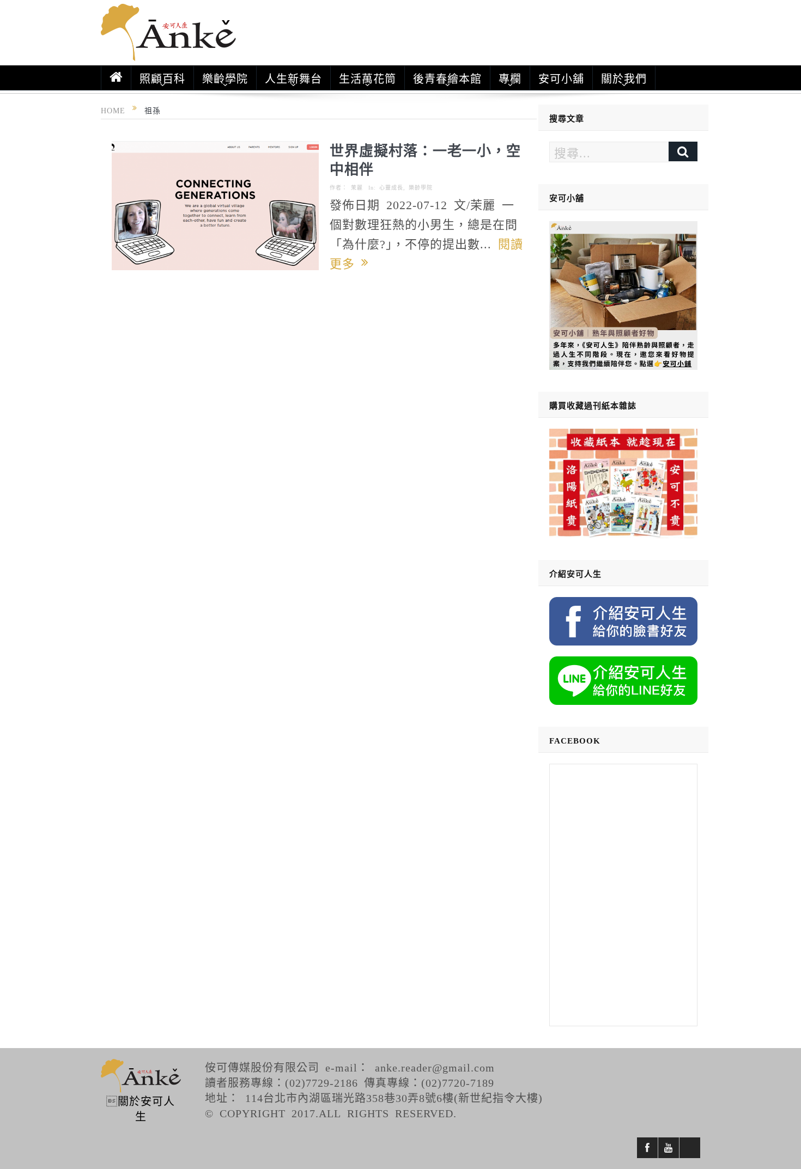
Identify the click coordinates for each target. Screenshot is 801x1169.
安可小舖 (561, 77)
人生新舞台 (293, 77)
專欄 (510, 77)
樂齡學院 (225, 77)
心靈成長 (391, 187)
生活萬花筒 (367, 77)
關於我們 (624, 77)
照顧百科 (162, 77)
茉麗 (357, 187)
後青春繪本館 (447, 77)
